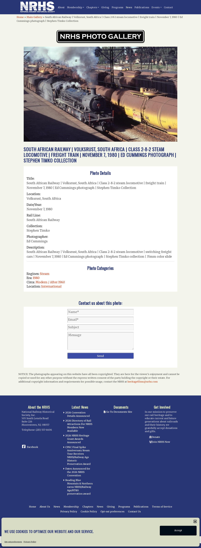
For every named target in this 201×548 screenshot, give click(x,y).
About (61, 7)
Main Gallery (34, 17)
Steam (44, 274)
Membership (74, 7)
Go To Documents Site (119, 411)
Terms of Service (162, 506)
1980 (36, 278)
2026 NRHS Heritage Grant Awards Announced (77, 439)
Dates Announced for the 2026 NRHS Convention (77, 472)
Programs (117, 7)
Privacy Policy (30, 541)
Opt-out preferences (13, 541)
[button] (195, 521)
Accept (178, 530)
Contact (168, 7)
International (51, 286)
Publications (141, 7)
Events (156, 7)
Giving (105, 7)
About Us (45, 506)
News (129, 7)
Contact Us (134, 511)
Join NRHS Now (161, 441)
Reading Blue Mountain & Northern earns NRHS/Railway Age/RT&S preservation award (79, 487)
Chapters (91, 7)
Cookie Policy (89, 511)
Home (20, 17)
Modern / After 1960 (50, 282)
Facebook (32, 447)
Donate (156, 437)
